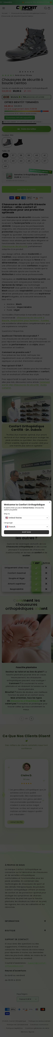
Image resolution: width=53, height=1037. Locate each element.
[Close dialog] (50, 502)
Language (8, 523)
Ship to (7, 514)
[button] (26, 518)
